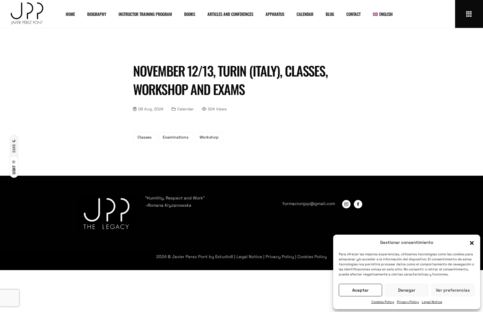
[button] (472, 242)
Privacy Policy (408, 302)
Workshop (209, 137)
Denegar (406, 290)
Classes (144, 137)
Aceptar (360, 290)
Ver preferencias (453, 290)
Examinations (175, 137)
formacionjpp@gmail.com (308, 203)
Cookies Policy (382, 302)
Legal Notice (432, 302)
